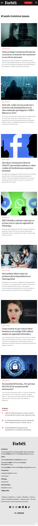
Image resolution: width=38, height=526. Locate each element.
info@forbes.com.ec (28, 454)
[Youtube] (20, 507)
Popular (5, 408)
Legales (18, 497)
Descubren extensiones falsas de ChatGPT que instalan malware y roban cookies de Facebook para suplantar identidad (19, 167)
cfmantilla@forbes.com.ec (20, 459)
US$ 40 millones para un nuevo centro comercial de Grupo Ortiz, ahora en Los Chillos (20, 414)
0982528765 (4, 482)
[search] (36, 2)
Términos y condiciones (8, 497)
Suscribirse (28, 2)
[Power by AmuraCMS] (19, 513)
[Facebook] (10, 507)
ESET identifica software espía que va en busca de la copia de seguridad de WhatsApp (18, 223)
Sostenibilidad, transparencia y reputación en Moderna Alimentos (18, 429)
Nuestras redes (25, 499)
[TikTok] (29, 507)
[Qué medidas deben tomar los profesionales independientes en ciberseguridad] (19, 257)
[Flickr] (26, 507)
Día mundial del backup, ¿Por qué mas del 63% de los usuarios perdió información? (18, 386)
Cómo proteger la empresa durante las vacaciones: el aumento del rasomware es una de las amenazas (18, 54)
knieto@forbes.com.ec (7, 464)
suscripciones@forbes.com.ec (9, 473)
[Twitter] (13, 507)
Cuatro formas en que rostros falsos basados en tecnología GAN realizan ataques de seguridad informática (17, 331)
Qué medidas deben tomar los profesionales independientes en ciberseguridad (16, 276)
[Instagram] (16, 507)
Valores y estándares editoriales (10, 499)
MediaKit (25, 497)
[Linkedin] (23, 507)
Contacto (32, 497)
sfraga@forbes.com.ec (30, 467)
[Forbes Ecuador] (11, 2)
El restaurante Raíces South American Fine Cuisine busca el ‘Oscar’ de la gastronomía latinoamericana (19, 421)
